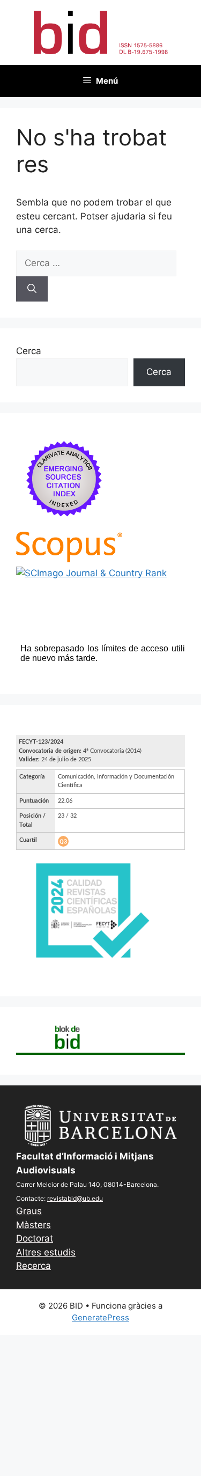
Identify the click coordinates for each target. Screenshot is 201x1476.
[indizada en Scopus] (69, 559)
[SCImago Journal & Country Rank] (91, 573)
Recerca (33, 1265)
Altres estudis (46, 1252)
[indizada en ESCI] (64, 524)
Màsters (33, 1225)
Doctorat (34, 1238)
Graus (29, 1211)
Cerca (28, 351)
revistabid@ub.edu (75, 1198)
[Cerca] (32, 289)
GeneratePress (100, 1317)
